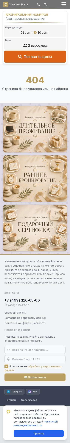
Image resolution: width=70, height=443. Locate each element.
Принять (38, 433)
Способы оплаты (15, 312)
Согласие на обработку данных (25, 317)
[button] (39, 4)
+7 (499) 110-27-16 (16, 305)
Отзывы (11, 400)
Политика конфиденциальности (25, 323)
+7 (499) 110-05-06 (22, 300)
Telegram (16, 391)
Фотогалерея (29, 400)
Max (35, 391)
